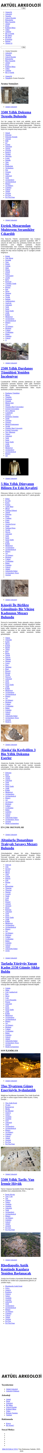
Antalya (8, 1290)
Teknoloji (8, 146)
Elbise (7, 499)
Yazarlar (8, 16)
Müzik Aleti (9, 403)
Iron (6, 289)
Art (6, 324)
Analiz (7, 278)
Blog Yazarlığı (10, 22)
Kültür (7, 315)
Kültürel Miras (10, 28)
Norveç (7, 657)
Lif (6, 143)
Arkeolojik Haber (11, 571)
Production (9, 166)
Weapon (8, 293)
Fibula (7, 270)
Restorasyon (9, 1107)
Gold (7, 898)
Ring (7, 900)
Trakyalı (8, 865)
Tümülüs (8, 397)
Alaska (7, 778)
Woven (7, 532)
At (6, 884)
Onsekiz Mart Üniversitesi (14, 407)
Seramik (8, 260)
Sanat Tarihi (9, 311)
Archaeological (10, 182)
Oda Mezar (9, 258)
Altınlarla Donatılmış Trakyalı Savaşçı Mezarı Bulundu (19, 844)
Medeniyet (9, 317)
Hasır (7, 775)
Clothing (8, 518)
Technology (9, 168)
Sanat (7, 309)
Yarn (7, 162)
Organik (8, 150)
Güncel (7, 189)
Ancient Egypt (10, 524)
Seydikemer (9, 1111)
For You (8, 195)
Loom (7, 158)
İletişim (7, 41)
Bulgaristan (9, 886)
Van (6, 1198)
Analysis (8, 303)
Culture (7, 330)
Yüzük (7, 876)
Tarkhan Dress (10, 528)
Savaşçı (8, 869)
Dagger (7, 902)
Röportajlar (9, 20)
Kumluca (8, 1292)
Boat (7, 669)
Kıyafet (7, 501)
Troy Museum (10, 432)
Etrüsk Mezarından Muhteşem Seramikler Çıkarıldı (18, 230)
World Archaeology (12, 823)
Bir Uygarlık (9, 33)
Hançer (7, 878)
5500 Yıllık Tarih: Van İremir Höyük (17, 1181)
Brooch (7, 671)
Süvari (7, 871)
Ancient (8, 193)
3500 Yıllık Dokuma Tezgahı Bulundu (16, 114)
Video (7, 30)
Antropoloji (9, 276)
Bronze (7, 287)
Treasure (8, 906)
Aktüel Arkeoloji (11, 107)
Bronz (7, 653)
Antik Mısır (9, 507)
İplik (6, 141)
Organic (8, 172)
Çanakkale (9, 413)
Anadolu (8, 1117)
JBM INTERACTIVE (10, 1449)
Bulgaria (8, 910)
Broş (7, 651)
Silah (7, 268)
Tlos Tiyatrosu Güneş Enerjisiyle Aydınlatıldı (18, 1088)
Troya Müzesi (10, 411)
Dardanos (8, 399)
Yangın (7, 148)
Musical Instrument (12, 424)
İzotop (7, 274)
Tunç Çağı (9, 1196)
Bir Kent (8, 37)
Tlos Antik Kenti (11, 1103)
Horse (7, 908)
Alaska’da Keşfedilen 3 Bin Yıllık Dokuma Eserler (18, 754)
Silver (7, 291)
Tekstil (7, 78)
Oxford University (11, 430)
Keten (7, 503)
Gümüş (7, 266)
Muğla (7, 1109)
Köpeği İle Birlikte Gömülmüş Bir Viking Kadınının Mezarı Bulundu (17, 611)
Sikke (7, 990)
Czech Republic (10, 1000)
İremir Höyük (10, 1194)
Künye (8, 1423)
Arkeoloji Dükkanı (12, 1391)
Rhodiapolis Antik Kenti (13, 1286)
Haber (7, 334)
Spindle (8, 160)
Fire (6, 170)
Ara (24, 8)
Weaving (8, 156)
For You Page (10, 197)
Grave (7, 663)
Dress (7, 516)
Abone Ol (8, 43)
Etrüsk (7, 256)
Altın (7, 874)
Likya (7, 1288)
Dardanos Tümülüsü (12, 393)
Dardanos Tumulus (12, 416)
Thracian (8, 888)
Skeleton (8, 667)
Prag (6, 994)
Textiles (8, 154)
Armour (8, 904)
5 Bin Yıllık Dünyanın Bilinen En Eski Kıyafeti (19, 486)
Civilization (9, 332)
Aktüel (7, 24)
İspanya (8, 152)
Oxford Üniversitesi (12, 409)
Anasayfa (8, 12)
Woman (8, 661)
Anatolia (8, 1119)
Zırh (6, 880)
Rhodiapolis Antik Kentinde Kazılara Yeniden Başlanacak (16, 1269)
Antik (7, 313)
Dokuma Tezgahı (11, 137)
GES (7, 1120)
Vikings (8, 659)
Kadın (7, 642)
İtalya (7, 280)
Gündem (8, 187)
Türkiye (8, 415)
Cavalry (8, 894)
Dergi (7, 26)
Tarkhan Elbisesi (11, 510)
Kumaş (7, 505)
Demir (7, 264)
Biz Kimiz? (10, 1425)
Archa (7, 951)
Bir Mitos (8, 35)
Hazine (7, 882)
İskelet (7, 647)
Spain (7, 174)
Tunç (7, 262)
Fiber (7, 164)
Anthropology (10, 301)
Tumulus (8, 420)
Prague (7, 1002)
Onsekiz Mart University (13, 428)
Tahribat (8, 32)
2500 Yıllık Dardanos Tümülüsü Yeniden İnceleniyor (17, 372)
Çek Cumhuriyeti (11, 992)
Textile (7, 297)
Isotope (7, 299)
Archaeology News (12, 573)
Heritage (8, 328)
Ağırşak (8, 139)
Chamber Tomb (10, 283)
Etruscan (8, 281)
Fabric (7, 522)
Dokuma (8, 135)
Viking (7, 638)
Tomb (7, 418)
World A (8, 722)
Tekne (7, 649)
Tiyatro (7, 1105)
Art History (9, 186)
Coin (7, 998)
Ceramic (8, 285)
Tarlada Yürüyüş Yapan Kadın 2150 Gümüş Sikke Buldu (20, 967)
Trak (6, 867)
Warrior (8, 892)
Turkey (7, 434)
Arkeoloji (8, 14)
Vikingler (8, 640)
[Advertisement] (21, 1347)
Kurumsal (8, 39)
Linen (7, 520)
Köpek (7, 646)
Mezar (7, 395)
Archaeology (9, 180)
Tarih (7, 178)
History (7, 184)
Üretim (7, 145)
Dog (6, 665)
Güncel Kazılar (10, 18)
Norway (8, 677)
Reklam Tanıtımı (12, 1413)
